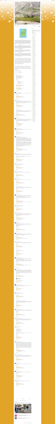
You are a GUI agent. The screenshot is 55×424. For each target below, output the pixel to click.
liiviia (16, 257)
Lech (16, 136)
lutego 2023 (33, 71)
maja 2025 (33, 49)
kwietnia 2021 (33, 89)
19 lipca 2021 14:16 (20, 186)
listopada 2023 (33, 64)
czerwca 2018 (33, 117)
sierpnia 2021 (33, 86)
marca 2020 (33, 100)
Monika (16, 118)
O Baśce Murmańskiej (19, 417)
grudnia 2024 (33, 53)
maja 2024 (33, 59)
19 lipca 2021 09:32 (21, 123)
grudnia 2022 (33, 73)
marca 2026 (33, 41)
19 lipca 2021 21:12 (19, 241)
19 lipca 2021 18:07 (19, 222)
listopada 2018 (33, 113)
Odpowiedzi (18, 80)
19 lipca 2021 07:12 (20, 75)
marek (16, 241)
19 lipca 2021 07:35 (21, 81)
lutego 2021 (33, 91)
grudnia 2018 (33, 112)
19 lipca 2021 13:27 (21, 182)
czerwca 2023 (33, 68)
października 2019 (33, 104)
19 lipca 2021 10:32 (18, 153)
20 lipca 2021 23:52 (20, 326)
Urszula (16, 292)
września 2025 (33, 46)
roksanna (17, 128)
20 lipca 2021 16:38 (19, 284)
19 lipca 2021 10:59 (21, 167)
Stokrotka (18, 96)
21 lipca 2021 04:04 (20, 341)
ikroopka (17, 284)
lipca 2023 (33, 67)
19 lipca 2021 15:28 (21, 205)
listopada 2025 (33, 44)
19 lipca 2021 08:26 (21, 96)
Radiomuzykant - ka (18, 205)
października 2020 (33, 94)
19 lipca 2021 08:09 (19, 100)
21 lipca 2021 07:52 (19, 354)
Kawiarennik (17, 341)
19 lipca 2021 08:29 (21, 114)
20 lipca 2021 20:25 (19, 292)
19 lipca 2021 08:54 (19, 118)
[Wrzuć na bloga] (19, 72)
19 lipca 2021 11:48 (20, 171)
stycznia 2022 (33, 82)
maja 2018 (33, 118)
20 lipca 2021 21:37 (21, 314)
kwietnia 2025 (33, 50)
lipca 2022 (33, 77)
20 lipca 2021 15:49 (19, 257)
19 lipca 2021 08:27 (21, 105)
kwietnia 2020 (33, 99)
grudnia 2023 (33, 63)
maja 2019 (33, 108)
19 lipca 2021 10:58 (21, 159)
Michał (16, 222)
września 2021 (33, 85)
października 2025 (33, 45)
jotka (16, 92)
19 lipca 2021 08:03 (18, 92)
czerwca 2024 (33, 58)
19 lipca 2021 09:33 (21, 132)
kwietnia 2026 (33, 40)
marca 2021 (33, 90)
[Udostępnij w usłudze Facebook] (20, 72)
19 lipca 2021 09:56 (18, 136)
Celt (16, 153)
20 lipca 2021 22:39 (20, 278)
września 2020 (33, 95)
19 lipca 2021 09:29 (19, 128)
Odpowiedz (17, 79)
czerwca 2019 (33, 107)
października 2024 (33, 55)
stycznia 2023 (33, 72)
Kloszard (17, 354)
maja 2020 (33, 98)
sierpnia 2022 (33, 76)
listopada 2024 (33, 54)
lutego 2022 (33, 81)
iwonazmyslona (17, 171)
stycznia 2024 (33, 62)
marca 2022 (33, 80)
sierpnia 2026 (33, 37)
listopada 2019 (33, 103)
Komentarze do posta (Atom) (24, 400)
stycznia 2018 (33, 121)
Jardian (16, 100)
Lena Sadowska (17, 326)
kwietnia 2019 (33, 109)
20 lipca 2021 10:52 (21, 253)
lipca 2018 (33, 116)
